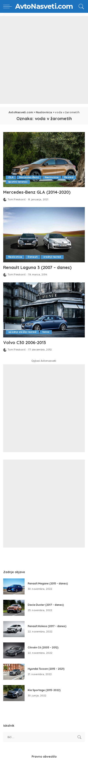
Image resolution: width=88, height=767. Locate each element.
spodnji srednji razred (22, 332)
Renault (32, 257)
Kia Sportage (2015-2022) (44, 690)
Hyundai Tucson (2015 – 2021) (46, 668)
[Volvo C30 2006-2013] (44, 309)
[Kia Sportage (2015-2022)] (14, 693)
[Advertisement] (44, 60)
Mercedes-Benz (29, 177)
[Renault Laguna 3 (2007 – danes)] (44, 234)
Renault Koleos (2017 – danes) (47, 626)
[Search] (80, 6)
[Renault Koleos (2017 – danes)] (14, 629)
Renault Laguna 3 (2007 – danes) (37, 267)
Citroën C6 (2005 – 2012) (43, 647)
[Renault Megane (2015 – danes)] (14, 586)
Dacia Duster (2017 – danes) (46, 604)
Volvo (46, 332)
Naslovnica (52, 177)
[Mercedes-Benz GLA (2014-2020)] (44, 159)
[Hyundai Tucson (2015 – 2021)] (14, 672)
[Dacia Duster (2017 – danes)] (14, 608)
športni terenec (17, 181)
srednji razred (52, 257)
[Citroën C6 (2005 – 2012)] (14, 650)
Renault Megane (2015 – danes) (48, 583)
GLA (10, 177)
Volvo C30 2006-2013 (24, 342)
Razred (68, 177)
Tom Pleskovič (17, 199)
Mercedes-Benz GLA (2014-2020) (36, 192)
